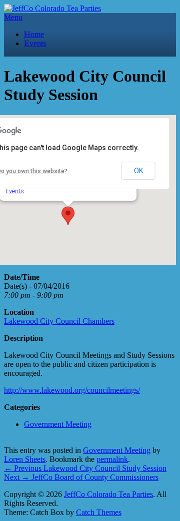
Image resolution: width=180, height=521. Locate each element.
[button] (68, 215)
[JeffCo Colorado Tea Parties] (52, 8)
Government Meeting (58, 424)
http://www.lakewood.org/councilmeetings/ (72, 390)
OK (138, 171)
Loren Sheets (25, 459)
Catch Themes (99, 512)
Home (34, 34)
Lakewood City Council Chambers (59, 321)
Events (35, 43)
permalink (112, 459)
